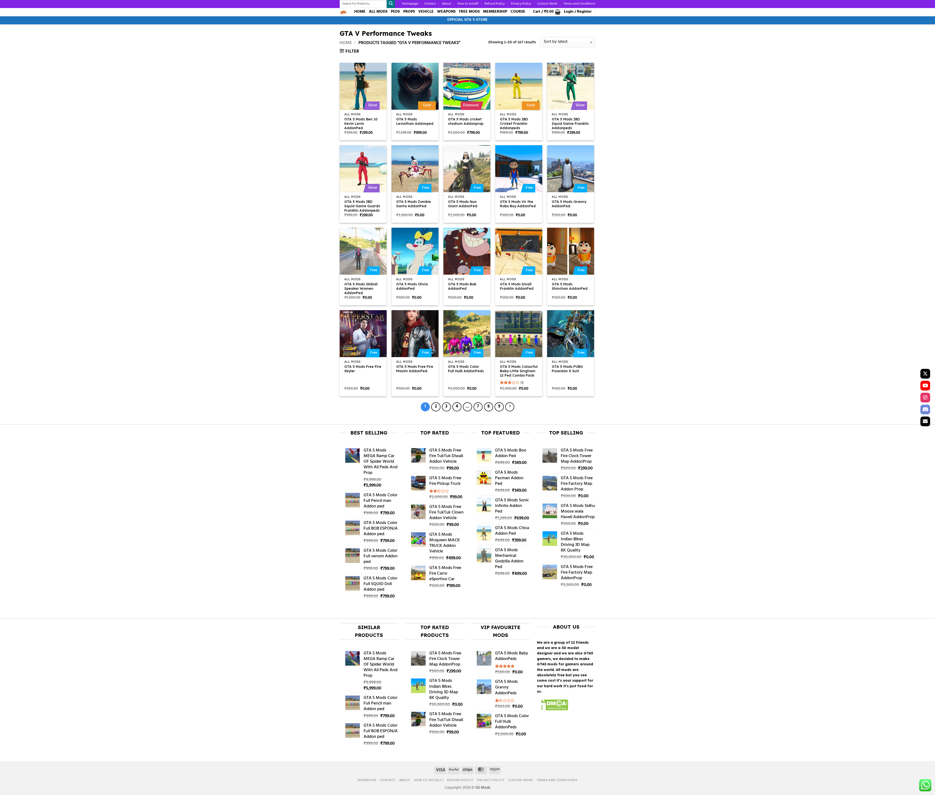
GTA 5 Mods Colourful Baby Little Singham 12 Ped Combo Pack (519, 371)
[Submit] (391, 4)
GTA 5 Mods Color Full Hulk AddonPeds (466, 368)
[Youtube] (925, 385)
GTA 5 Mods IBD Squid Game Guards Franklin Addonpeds (362, 206)
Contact (430, 4)
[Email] (925, 421)
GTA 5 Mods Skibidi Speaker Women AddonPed (361, 288)
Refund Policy (495, 4)
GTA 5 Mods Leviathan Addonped (414, 121)
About (446, 4)
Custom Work (547, 4)
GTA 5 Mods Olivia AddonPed (412, 286)
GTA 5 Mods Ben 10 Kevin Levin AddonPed (360, 123)
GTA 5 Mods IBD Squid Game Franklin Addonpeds (570, 123)
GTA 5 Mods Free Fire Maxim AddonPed (414, 368)
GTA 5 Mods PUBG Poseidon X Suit (567, 368)
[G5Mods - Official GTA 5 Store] (343, 12)
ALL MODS (378, 12)
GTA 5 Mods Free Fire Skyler (362, 368)
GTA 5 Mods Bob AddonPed (462, 286)
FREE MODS (469, 12)
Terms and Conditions (579, 4)
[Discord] (925, 409)
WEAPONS (446, 12)
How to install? (468, 4)
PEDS (395, 12)
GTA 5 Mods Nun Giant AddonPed (462, 203)
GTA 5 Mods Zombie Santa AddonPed (413, 203)
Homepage (410, 4)
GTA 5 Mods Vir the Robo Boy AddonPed (518, 203)
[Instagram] (925, 397)
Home (346, 43)
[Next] (509, 406)
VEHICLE (426, 12)
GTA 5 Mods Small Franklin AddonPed (516, 286)
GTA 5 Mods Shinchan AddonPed (570, 286)
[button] (547, 12)
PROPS (409, 12)
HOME (359, 12)
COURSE (518, 12)
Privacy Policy (521, 4)
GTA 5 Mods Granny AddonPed (569, 203)
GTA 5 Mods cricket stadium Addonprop (465, 121)
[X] (925, 374)
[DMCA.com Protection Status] (552, 706)
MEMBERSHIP (495, 12)
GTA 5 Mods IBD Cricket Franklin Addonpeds (514, 123)
